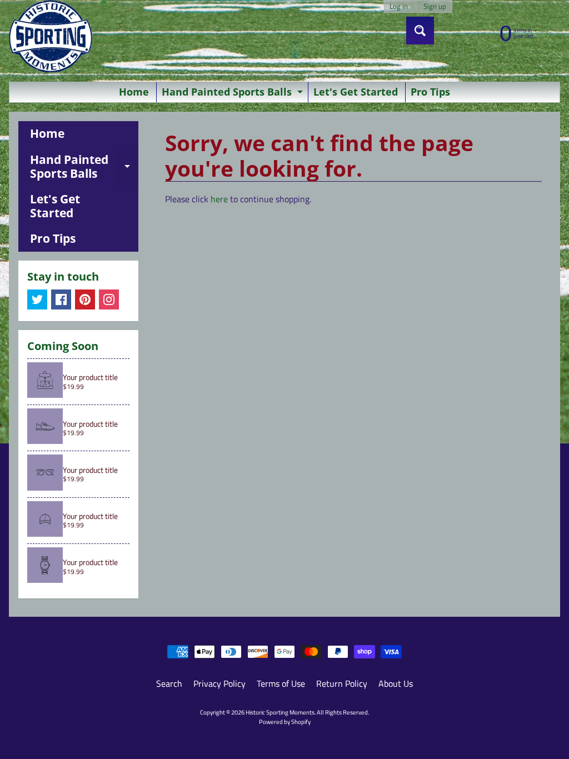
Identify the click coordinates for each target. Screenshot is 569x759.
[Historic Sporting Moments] (50, 36)
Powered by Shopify (285, 721)
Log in (399, 6)
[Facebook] (61, 299)
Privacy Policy (219, 683)
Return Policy (341, 683)
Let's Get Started (355, 91)
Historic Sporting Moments (280, 712)
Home (134, 91)
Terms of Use (281, 683)
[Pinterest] (85, 299)
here (219, 199)
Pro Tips (430, 91)
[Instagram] (109, 299)
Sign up (434, 6)
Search (169, 683)
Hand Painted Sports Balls (234, 93)
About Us (395, 683)
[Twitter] (37, 299)
